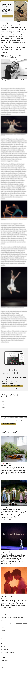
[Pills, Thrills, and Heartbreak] (14, 580)
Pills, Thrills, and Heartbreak (10, 597)
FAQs (2, 636)
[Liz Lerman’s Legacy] (14, 536)
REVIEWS (3, 463)
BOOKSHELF (3, 551)
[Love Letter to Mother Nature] (14, 493)
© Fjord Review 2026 (23, 671)
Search (2, 639)
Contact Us (3, 633)
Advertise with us (5, 649)
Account (3, 630)
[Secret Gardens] (14, 449)
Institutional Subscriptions (7, 652)
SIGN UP (7, 16)
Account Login (4, 660)
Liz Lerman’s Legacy (7, 553)
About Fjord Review (5, 646)
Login (16, 388)
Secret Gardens (6, 465)
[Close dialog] (26, 2)
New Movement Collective (15, 141)
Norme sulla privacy (19, 417)
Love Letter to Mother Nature (10, 509)
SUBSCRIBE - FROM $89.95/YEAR (12, 385)
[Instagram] (14, 665)
